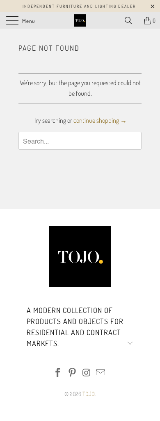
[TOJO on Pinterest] (72, 372)
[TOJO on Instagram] (87, 372)
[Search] (131, 20)
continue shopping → (100, 120)
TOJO (88, 393)
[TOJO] (80, 20)
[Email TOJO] (101, 372)
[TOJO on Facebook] (58, 372)
